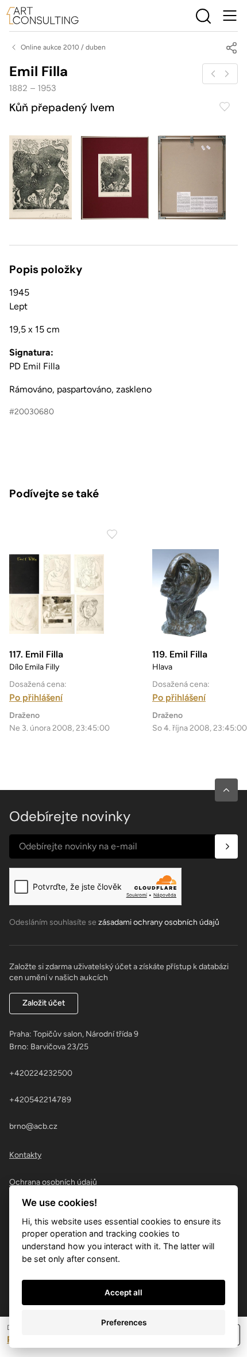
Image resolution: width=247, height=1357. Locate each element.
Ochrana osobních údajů (53, 1182)
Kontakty (25, 1155)
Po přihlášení (36, 697)
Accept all (123, 1292)
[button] (226, 790)
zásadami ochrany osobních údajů (158, 922)
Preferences (123, 1322)
